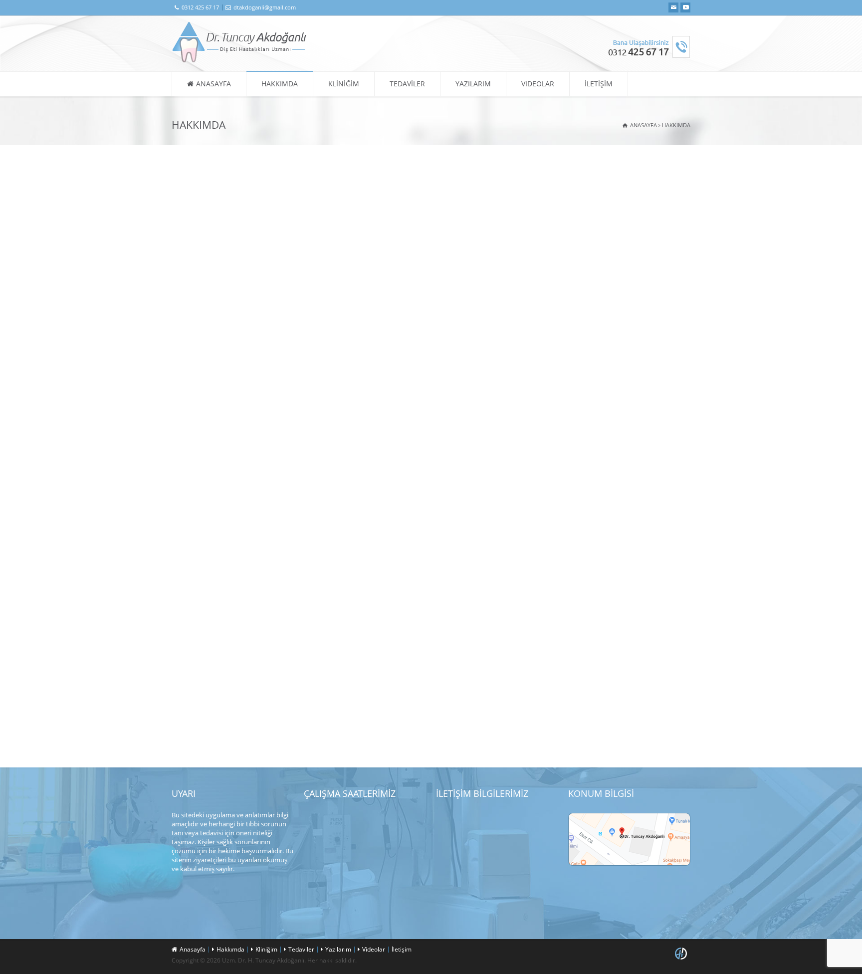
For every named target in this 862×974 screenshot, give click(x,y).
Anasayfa (193, 949)
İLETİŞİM (599, 83)
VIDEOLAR (537, 83)
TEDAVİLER (407, 83)
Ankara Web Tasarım (682, 954)
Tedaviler (301, 949)
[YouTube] (685, 7)
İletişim (402, 949)
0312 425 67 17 (200, 7)
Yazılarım (338, 949)
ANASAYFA (213, 83)
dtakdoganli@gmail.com (264, 7)
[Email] (673, 7)
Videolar (373, 949)
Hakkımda (230, 949)
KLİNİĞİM (343, 83)
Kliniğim (266, 949)
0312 (470, 840)
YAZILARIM (473, 83)
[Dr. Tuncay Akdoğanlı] (240, 60)
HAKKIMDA (279, 83)
